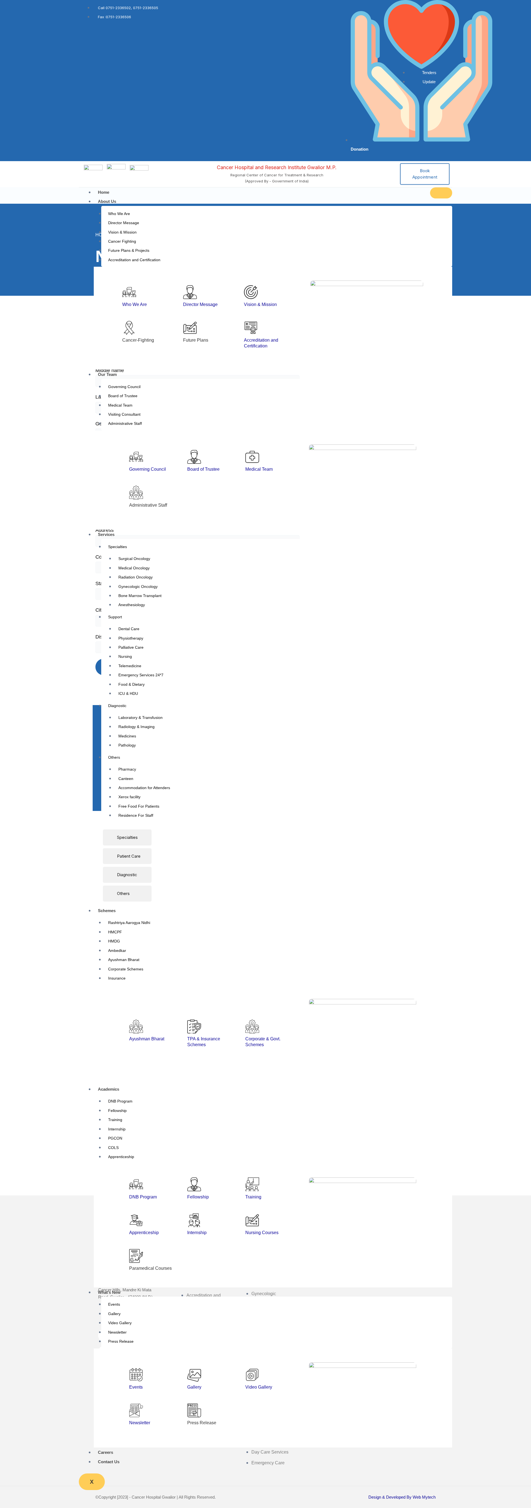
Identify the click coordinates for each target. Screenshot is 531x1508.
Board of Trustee (122, 396)
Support (115, 617)
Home (103, 192)
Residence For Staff (135, 815)
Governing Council (124, 386)
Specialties (117, 546)
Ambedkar (117, 950)
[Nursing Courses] (252, 1220)
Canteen (125, 778)
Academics (108, 1089)
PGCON (115, 1138)
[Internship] (194, 1220)
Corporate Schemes (125, 969)
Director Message (123, 223)
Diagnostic (117, 705)
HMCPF (115, 932)
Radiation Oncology (135, 577)
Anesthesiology (131, 605)
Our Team (107, 374)
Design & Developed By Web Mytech (402, 1497)
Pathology (127, 745)
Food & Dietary (131, 684)
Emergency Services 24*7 (140, 675)
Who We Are (119, 213)
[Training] (252, 1184)
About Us (107, 201)
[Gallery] (194, 1375)
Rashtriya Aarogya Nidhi (129, 922)
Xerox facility (129, 797)
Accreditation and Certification (134, 260)
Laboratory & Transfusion (140, 717)
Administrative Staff (125, 423)
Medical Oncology (134, 568)
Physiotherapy (130, 638)
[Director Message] (190, 292)
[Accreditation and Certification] (251, 328)
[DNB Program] (136, 1184)
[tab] (127, 837)
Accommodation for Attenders (144, 788)
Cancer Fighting (122, 241)
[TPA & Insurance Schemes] (194, 1026)
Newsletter (117, 1332)
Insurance (117, 978)
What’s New (109, 1292)
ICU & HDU (128, 693)
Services (106, 534)
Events (114, 1304)
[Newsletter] (136, 1410)
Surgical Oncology (134, 558)
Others (114, 757)
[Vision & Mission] (251, 292)
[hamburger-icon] (441, 192)
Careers (105, 1452)
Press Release (121, 1341)
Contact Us (108, 1461)
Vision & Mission (122, 232)
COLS (113, 1147)
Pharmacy (127, 769)
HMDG (114, 941)
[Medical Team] (252, 457)
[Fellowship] (194, 1184)
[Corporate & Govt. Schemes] (252, 1026)
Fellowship (117, 1110)
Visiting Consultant (124, 414)
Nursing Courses (261, 1232)
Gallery (114, 1313)
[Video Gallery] (252, 1375)
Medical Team (120, 405)
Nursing (125, 656)
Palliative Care (131, 647)
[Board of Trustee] (194, 457)
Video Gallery (120, 1323)
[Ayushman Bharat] (136, 1026)
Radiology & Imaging (136, 726)
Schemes (107, 910)
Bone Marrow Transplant (140, 595)
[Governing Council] (136, 457)
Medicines (127, 736)
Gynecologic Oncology (138, 586)
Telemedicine (129, 666)
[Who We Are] (129, 292)
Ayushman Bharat (123, 959)
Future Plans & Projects (128, 250)
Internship (117, 1129)
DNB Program (120, 1101)
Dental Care (128, 629)
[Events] (136, 1375)
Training (115, 1119)
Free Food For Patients (138, 806)
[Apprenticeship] (136, 1220)
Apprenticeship (121, 1156)
